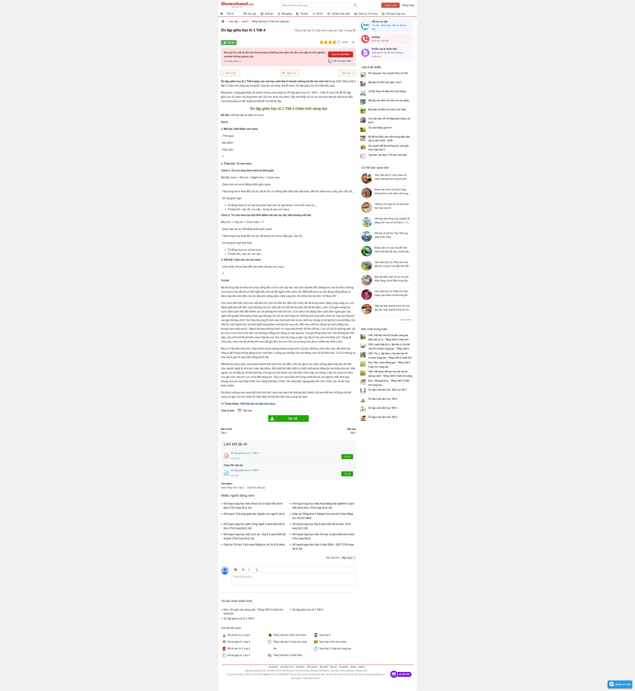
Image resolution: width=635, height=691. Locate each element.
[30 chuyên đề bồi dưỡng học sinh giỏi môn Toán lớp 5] (363, 147)
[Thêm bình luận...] (294, 579)
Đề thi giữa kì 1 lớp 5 (239, 655)
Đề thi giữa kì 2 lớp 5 (239, 641)
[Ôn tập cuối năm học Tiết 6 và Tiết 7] (363, 391)
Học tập (233, 21)
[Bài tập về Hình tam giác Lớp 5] (363, 83)
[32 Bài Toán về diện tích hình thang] (363, 92)
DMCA (361, 667)
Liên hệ (333, 667)
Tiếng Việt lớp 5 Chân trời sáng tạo (270, 21)
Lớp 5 (245, 21)
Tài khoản (273, 667)
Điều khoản (312, 667)
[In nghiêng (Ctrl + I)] (249, 570)
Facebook (343, 667)
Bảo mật (323, 667)
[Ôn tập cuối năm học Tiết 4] (363, 409)
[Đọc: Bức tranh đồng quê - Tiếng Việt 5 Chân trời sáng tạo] (363, 363)
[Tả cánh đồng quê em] (363, 129)
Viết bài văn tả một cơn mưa (257, 403)
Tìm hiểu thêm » (232, 61)
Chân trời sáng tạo (238, 85)
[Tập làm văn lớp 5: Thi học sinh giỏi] (363, 156)
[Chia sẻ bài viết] (353, 42)
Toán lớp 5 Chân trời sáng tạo (335, 648)
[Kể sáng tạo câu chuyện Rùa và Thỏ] (363, 74)
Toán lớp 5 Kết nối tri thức (333, 641)
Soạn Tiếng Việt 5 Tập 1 (232, 487)
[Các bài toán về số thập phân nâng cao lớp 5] (363, 120)
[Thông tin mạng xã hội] (401, 679)
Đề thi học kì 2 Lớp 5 (239, 635)
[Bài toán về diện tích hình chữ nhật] (363, 111)
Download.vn (223, 22)
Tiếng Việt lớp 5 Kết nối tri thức (289, 635)
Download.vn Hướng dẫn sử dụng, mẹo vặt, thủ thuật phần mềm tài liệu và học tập (237, 5)
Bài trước (231, 73)
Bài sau (346, 73)
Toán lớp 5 (324, 635)
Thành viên (391, 5)
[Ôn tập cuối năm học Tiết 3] (363, 418)
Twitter (353, 667)
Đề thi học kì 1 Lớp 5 (239, 648)
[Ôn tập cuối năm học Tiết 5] (363, 400)
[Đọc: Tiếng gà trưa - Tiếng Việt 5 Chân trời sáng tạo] (363, 382)
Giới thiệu (300, 667)
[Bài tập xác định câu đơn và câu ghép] (363, 102)
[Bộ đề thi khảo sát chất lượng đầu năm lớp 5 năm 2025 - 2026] (363, 138)
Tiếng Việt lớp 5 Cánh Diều (287, 655)
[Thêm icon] (235, 570)
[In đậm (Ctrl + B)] (243, 570)
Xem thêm (406, 319)
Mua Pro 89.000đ (340, 54)
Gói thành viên (286, 667)
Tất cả (230, 13)
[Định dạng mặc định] (256, 570)
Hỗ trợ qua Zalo (342, 60)
